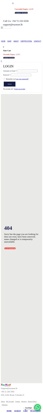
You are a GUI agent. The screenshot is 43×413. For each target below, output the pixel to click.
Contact (37, 41)
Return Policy (32, 401)
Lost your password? (22, 79)
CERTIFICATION (26, 41)
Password (6, 75)
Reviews (24, 401)
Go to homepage (10, 248)
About (16, 41)
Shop (9, 41)
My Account (10, 401)
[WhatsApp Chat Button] (37, 407)
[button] (12, 3)
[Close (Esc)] (39, 64)
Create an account (19, 89)
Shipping (4, 405)
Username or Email (10, 71)
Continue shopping (21, 13)
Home (3, 41)
